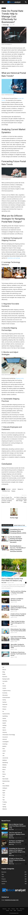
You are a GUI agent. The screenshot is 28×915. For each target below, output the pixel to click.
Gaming (4, 720)
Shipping (13, 491)
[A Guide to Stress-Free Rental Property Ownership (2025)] (5, 616)
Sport (3, 790)
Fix (3, 711)
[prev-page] (3, 555)
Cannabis (4, 681)
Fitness (4, 709)
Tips (3, 799)
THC (3, 797)
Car (3, 683)
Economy (4, 693)
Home (3, 5)
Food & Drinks (6, 713)
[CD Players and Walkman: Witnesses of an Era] (5, 600)
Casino (4, 688)
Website (4, 809)
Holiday (4, 725)
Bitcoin (4, 669)
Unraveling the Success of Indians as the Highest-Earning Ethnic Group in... (18, 608)
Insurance (5, 737)
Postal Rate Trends (6, 491)
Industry (4, 732)
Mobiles (4, 765)
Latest (4, 751)
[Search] (26, 2)
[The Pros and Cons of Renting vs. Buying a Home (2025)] (5, 593)
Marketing (5, 762)
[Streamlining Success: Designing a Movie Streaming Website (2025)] (5, 531)
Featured (4, 704)
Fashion (4, 702)
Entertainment (6, 697)
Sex (3, 783)
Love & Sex (5, 758)
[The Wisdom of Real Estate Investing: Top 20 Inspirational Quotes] (5, 654)
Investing (4, 744)
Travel (4, 804)
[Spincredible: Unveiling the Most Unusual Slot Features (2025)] (5, 646)
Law (3, 753)
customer (14, 489)
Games (4, 718)
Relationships (6, 781)
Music (4, 769)
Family (4, 700)
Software (4, 788)
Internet (4, 739)
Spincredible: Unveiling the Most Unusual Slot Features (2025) (18, 646)
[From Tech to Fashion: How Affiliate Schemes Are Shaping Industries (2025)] (5, 638)
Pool (3, 776)
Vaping (4, 806)
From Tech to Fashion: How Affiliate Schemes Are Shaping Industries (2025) (18, 638)
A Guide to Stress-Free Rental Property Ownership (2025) (17, 860)
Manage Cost (20, 489)
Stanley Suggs (6, 24)
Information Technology (8, 734)
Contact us (19, 910)
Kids (3, 748)
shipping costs (19, 378)
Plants (4, 774)
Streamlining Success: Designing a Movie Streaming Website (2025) (18, 531)
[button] (2, 2)
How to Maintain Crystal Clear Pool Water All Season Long (12, 579)
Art (3, 667)
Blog (3, 672)
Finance (4, 707)
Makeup (4, 760)
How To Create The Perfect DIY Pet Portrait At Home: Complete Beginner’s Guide (8, 500)
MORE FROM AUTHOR (19, 525)
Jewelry (4, 746)
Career (4, 686)
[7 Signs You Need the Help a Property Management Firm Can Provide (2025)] (5, 623)
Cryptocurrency (6, 690)
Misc (17, 908)
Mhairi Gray (11, 837)
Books (4, 674)
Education (5, 695)
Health (4, 723)
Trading (4, 802)
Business (8, 5)
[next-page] (5, 555)
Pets (3, 772)
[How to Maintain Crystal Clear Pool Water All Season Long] (14, 568)
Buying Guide (5, 679)
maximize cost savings (14, 258)
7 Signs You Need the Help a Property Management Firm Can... (18, 623)
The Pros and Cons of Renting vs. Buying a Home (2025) (17, 834)
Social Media (5, 785)
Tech (3, 795)
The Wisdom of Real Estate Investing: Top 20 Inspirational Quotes (18, 654)
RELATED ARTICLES (7, 525)
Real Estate (5, 779)
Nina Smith (4, 582)
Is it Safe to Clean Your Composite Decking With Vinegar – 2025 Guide (20, 500)
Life (3, 755)
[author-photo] (14, 515)
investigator (5, 741)
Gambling (5, 716)
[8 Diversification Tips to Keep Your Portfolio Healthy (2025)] (5, 631)
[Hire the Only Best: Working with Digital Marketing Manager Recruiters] (5, 538)
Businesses (8, 489)
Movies (4, 767)
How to (4, 730)
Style (3, 792)
